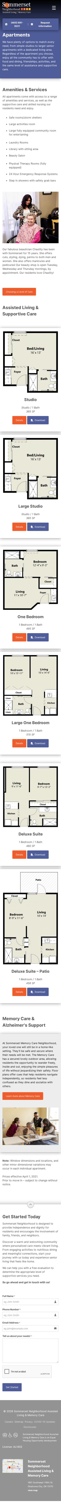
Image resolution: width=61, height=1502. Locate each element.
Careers (9, 1421)
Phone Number (11, 1309)
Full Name (8, 1296)
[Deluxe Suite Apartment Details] (30, 768)
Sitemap (18, 1421)
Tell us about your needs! (17, 1336)
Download (39, 420)
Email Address (11, 1322)
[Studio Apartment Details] (30, 333)
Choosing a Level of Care (19, 291)
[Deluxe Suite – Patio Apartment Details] (30, 874)
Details (19, 420)
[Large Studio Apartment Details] (30, 439)
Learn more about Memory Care (23, 1096)
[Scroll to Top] (30, 1204)
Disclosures (30, 1427)
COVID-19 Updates (44, 1421)
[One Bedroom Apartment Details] (30, 551)
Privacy (29, 1421)
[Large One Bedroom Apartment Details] (30, 656)
